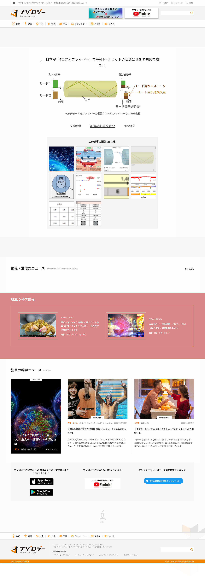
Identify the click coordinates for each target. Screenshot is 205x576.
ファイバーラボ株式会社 (126, 113)
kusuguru (57, 551)
